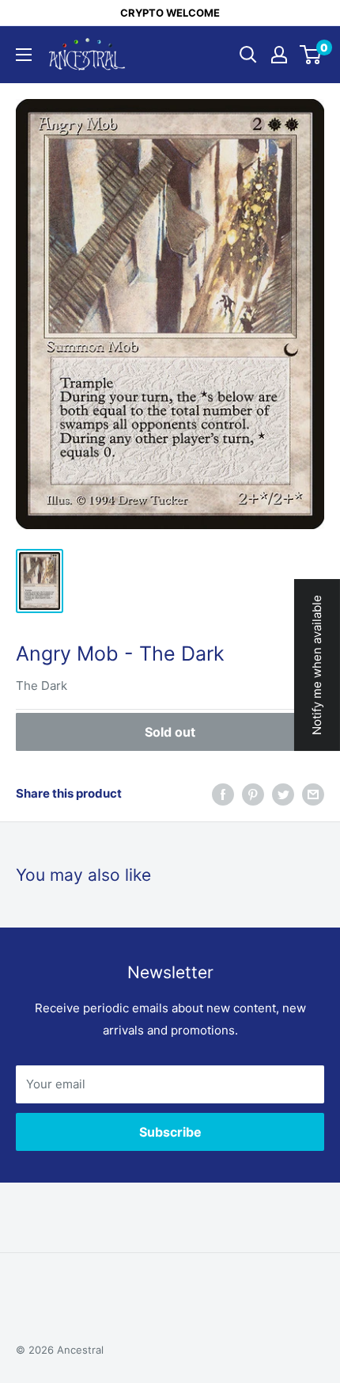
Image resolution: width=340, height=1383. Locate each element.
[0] (311, 54)
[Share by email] (313, 794)
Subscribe (170, 1132)
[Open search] (248, 54)
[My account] (279, 54)
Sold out (170, 732)
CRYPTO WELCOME (170, 12)
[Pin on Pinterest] (253, 794)
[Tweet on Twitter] (283, 794)
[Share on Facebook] (223, 794)
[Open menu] (24, 54)
